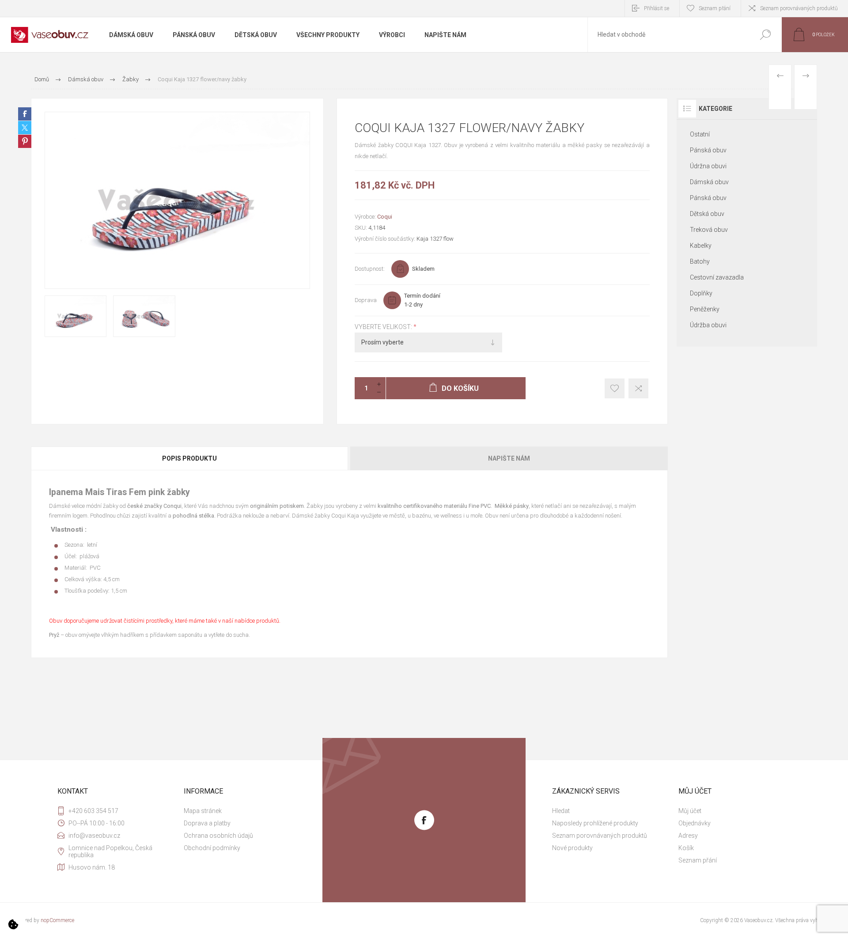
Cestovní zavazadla (717, 277)
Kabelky (701, 245)
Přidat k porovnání (638, 388)
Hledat (765, 34)
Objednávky (694, 823)
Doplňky (701, 293)
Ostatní (700, 134)
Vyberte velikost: (384, 326)
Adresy (688, 835)
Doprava (366, 300)
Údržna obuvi (708, 166)
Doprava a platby (207, 823)
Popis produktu (189, 458)
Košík (686, 847)
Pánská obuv (708, 150)
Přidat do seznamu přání (615, 388)
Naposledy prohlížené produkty (595, 823)
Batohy (700, 261)
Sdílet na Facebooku (24, 114)
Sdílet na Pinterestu (24, 141)
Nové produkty (572, 847)
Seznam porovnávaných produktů (799, 8)
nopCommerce (57, 920)
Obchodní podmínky (212, 847)
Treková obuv (709, 229)
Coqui (384, 216)
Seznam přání (697, 860)
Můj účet (689, 810)
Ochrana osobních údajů (218, 835)
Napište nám (509, 458)
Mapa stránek (203, 810)
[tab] (190, 458)
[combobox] (668, 34)
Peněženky (704, 309)
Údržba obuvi (708, 325)
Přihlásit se (656, 8)
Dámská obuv (709, 181)
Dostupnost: (370, 268)
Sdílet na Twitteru (24, 127)
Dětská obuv (707, 213)
